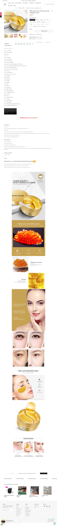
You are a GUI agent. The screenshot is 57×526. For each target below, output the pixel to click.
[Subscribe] (13, 510)
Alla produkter (10, 5)
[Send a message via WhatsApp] (1, 525)
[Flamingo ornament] (47, 490)
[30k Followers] (49, 506)
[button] (53, 4)
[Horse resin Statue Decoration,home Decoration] (34, 490)
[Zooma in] (26, 12)
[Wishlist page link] (45, 4)
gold (47, 19)
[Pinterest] (44, 506)
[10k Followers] (47, 506)
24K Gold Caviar (32, 19)
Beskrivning (7, 43)
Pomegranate (42, 24)
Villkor (35, 507)
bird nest (37, 19)
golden (31, 26)
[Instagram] (1, 13)
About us (13, 2)
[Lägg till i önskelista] (52, 11)
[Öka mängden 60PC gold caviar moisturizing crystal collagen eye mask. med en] (34, 31)
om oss (26, 505)
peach (45, 19)
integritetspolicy (36, 505)
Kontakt (14, 5)
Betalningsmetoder (27, 510)
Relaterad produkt (38, 2)
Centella (51, 19)
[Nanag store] (5, 4)
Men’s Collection (25, 2)
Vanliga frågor (27, 515)
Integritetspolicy (27, 507)
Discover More (34, 0)
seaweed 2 (34, 24)
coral (38, 24)
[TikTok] (1, 16)
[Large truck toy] (22, 490)
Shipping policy (27, 512)
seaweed (41, 19)
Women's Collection (18, 2)
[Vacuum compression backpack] (9, 490)
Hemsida (9, 2)
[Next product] (54, 492)
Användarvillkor (27, 514)
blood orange (35, 26)
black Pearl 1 (47, 24)
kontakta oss (27, 508)
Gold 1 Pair (43, 26)
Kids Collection (31, 2)
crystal (31, 24)
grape (40, 26)
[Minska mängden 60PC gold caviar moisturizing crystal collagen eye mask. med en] (30, 31)
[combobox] (3, 524)
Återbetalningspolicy (28, 511)
